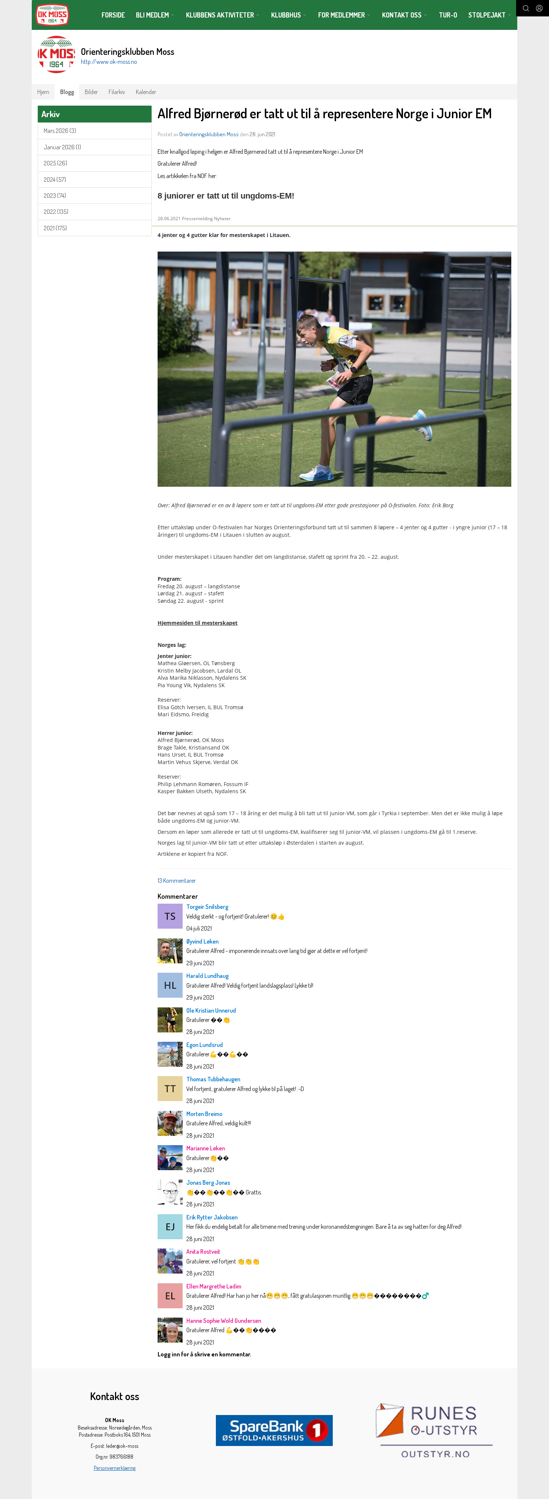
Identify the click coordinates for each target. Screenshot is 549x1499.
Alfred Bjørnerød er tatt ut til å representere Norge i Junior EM (325, 113)
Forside (113, 15)
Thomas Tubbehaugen (213, 1079)
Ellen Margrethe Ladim (213, 1286)
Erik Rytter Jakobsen (212, 1217)
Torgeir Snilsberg (207, 906)
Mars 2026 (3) (60, 130)
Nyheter (222, 218)
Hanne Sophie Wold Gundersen (223, 1320)
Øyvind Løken (202, 941)
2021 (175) (55, 228)
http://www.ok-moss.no (109, 61)
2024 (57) (55, 179)
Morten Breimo (204, 1114)
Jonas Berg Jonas (208, 1182)
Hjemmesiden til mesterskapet (198, 622)
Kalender (146, 92)
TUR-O (448, 15)
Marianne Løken (205, 1148)
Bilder (91, 92)
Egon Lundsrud (204, 1044)
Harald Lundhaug (207, 975)
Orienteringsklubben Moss (209, 134)
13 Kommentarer (177, 880)
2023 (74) (55, 195)
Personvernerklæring (115, 1468)
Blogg (67, 92)
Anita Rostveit (203, 1251)
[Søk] (526, 8)
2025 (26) (55, 163)
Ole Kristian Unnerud (211, 1010)
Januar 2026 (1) (62, 147)
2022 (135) (56, 211)
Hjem (43, 92)
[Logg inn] (539, 8)
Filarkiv (117, 92)
